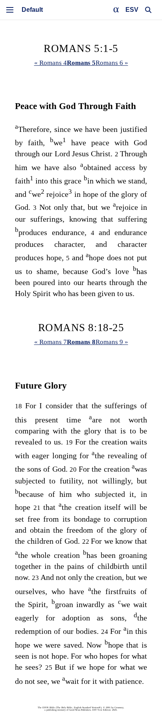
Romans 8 (81, 342)
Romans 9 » (112, 342)
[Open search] (148, 10)
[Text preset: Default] (32, 10)
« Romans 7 (50, 342)
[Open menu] (10, 10)
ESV (131, 9)
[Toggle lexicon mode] (116, 10)
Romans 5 (81, 63)
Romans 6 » (112, 63)
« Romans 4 (50, 63)
